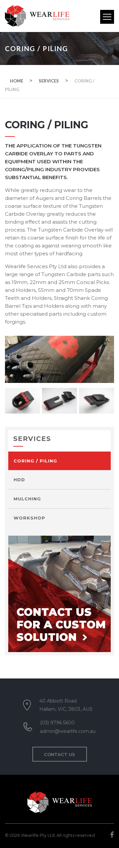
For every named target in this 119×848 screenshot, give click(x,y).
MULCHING (27, 498)
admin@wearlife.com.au (68, 731)
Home (16, 80)
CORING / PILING (35, 460)
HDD (19, 479)
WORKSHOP (29, 517)
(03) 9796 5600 (57, 723)
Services (49, 80)
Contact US (59, 754)
